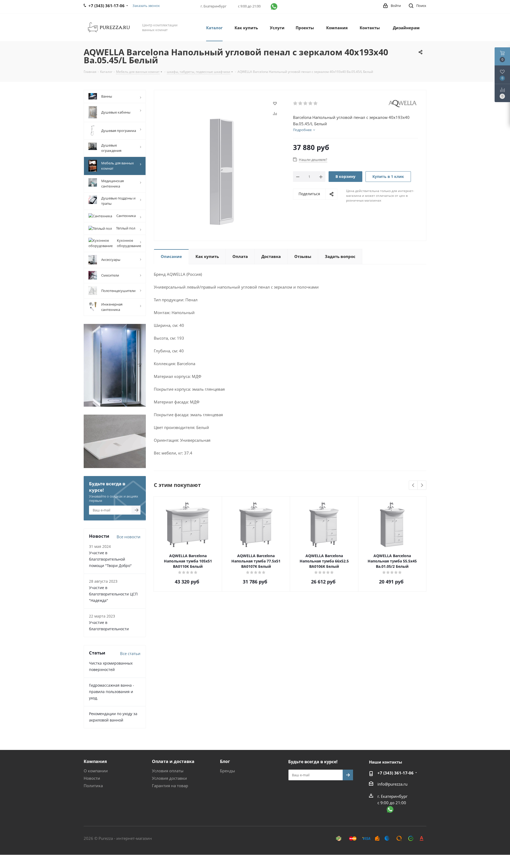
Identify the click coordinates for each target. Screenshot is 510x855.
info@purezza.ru (392, 784)
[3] (305, 103)
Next (422, 485)
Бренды (227, 770)
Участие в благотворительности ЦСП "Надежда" (113, 594)
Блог (225, 761)
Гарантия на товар (170, 785)
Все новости (129, 536)
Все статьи (130, 653)
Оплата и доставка (173, 761)
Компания (95, 761)
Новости (92, 778)
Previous (413, 485)
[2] (300, 103)
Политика (93, 785)
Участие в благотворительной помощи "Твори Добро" (110, 559)
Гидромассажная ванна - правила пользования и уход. (111, 691)
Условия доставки (169, 778)
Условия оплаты (168, 770)
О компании (96, 770)
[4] (310, 103)
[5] (315, 103)
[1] (295, 103)
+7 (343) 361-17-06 (395, 772)
